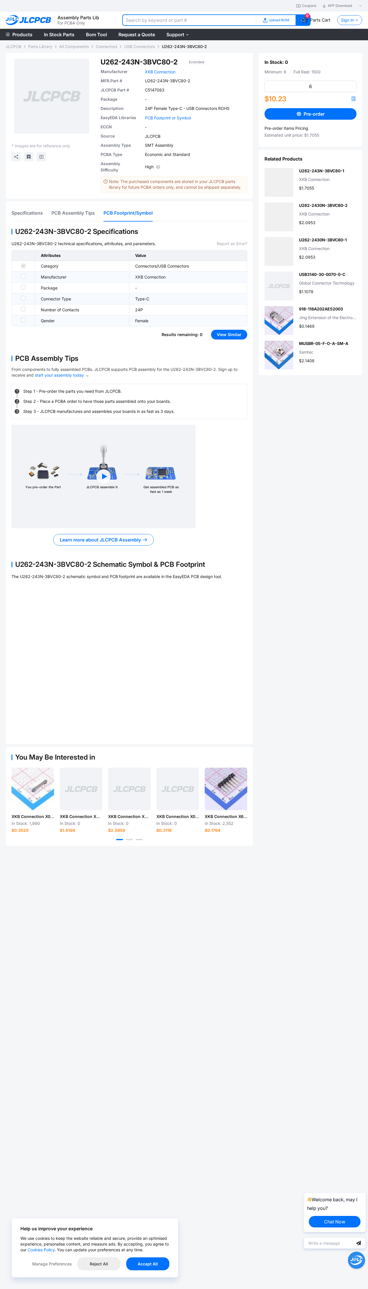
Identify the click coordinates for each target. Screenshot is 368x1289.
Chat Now (334, 1222)
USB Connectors (139, 46)
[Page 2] (129, 839)
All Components (74, 46)
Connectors (106, 46)
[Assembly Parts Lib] (28, 20)
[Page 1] (119, 839)
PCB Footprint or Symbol (168, 117)
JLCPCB (13, 46)
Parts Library (40, 46)
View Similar (229, 334)
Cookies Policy (41, 1249)
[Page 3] (139, 839)
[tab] (27, 213)
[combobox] (189, 20)
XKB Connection (160, 71)
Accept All (148, 1263)
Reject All (99, 1263)
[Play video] (103, 476)
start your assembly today (59, 375)
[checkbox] (23, 266)
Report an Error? (232, 243)
